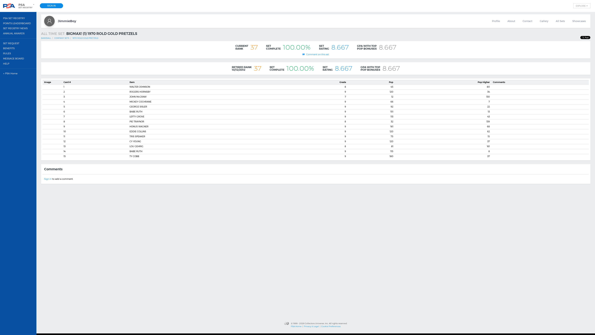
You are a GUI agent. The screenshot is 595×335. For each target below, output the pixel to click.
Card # (67, 82)
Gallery (544, 21)
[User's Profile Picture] (49, 21)
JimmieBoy (67, 21)
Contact (527, 21)
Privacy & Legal (311, 326)
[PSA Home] (10, 6)
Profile (496, 21)
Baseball (46, 38)
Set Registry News (15, 28)
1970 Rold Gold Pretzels (85, 38)
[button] (26, 5)
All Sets (560, 21)
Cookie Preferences (331, 326)
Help (6, 63)
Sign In (51, 5)
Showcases (579, 21)
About (511, 21)
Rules (7, 53)
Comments (499, 82)
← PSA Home (10, 73)
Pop (391, 82)
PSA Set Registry (14, 18)
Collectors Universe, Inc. (316, 323)
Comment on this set (317, 54)
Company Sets (61, 38)
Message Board (13, 58)
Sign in (48, 179)
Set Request (11, 43)
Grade (342, 82)
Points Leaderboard (17, 23)
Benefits (9, 48)
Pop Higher (484, 82)
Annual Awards (13, 33)
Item (132, 82)
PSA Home (296, 326)
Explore (582, 5)
